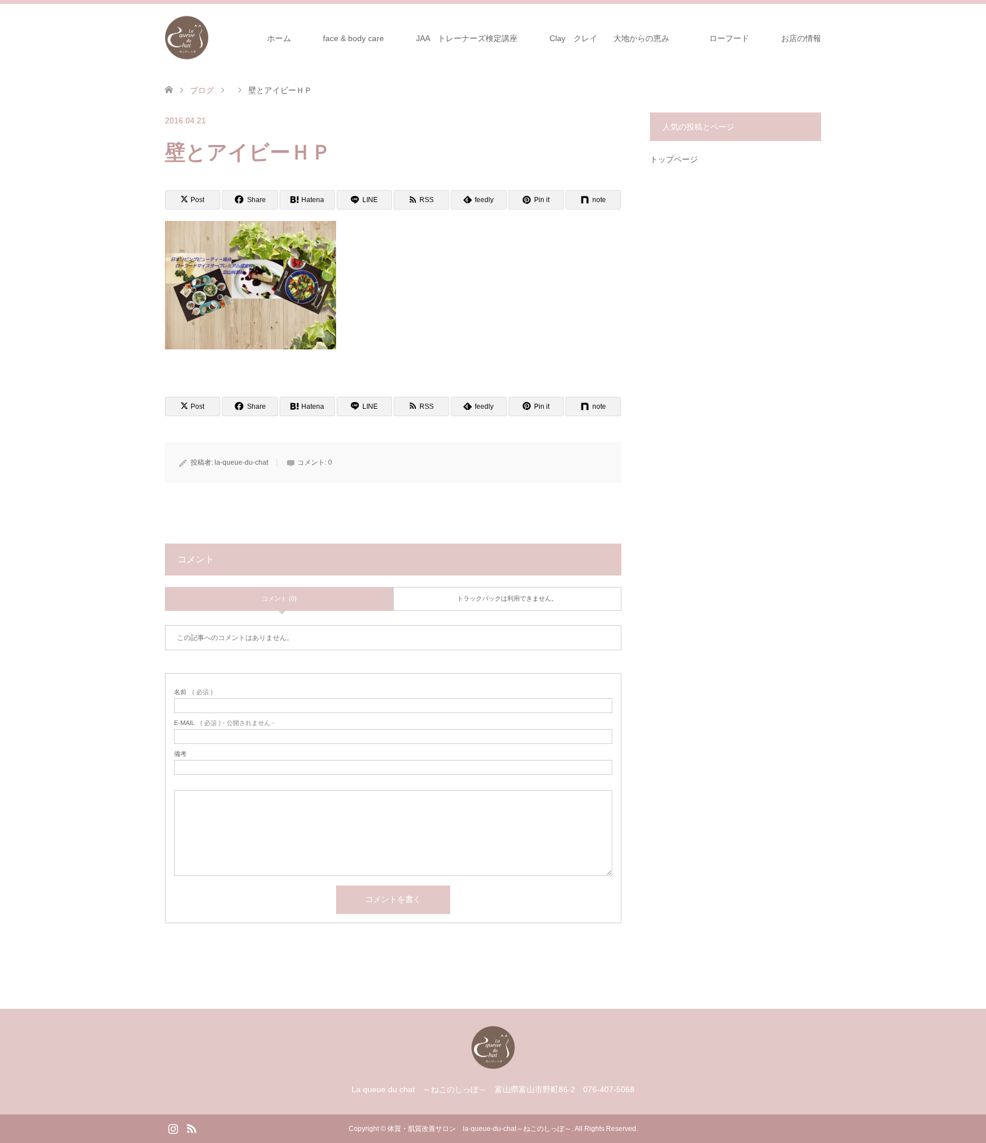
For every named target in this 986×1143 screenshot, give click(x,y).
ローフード (733, 38)
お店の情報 (801, 38)
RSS (191, 1127)
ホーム (279, 38)
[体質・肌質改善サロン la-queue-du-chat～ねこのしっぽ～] (208, 37)
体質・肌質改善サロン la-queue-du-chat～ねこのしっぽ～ (479, 1129)
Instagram (173, 1127)
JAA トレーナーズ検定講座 (467, 38)
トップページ (674, 159)
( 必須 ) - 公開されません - (224, 723)
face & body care (353, 38)
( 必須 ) (193, 692)
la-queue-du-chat (241, 462)
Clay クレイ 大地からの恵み (609, 38)
